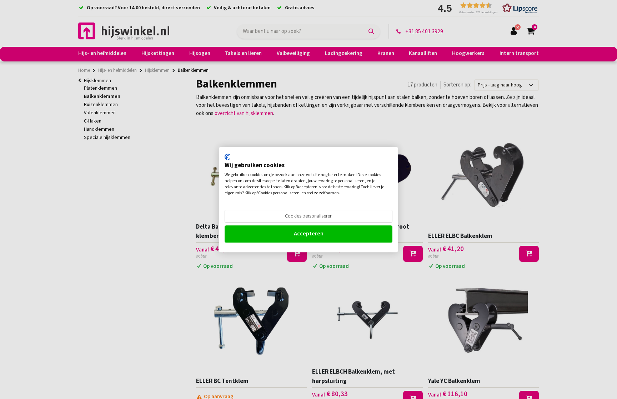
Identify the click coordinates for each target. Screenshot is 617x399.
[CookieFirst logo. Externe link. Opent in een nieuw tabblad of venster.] (227, 157)
